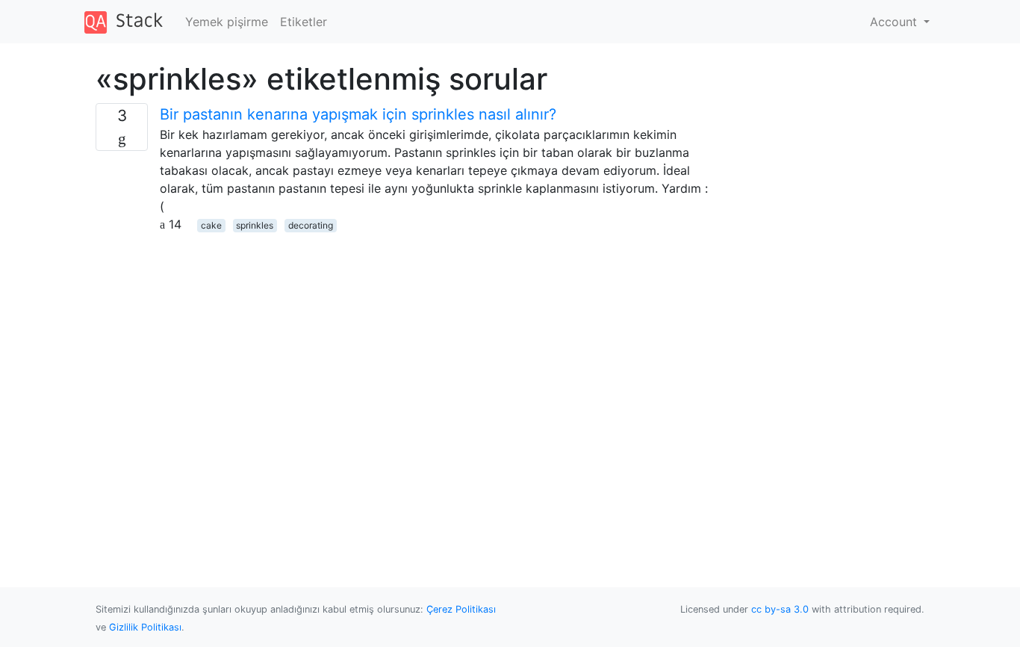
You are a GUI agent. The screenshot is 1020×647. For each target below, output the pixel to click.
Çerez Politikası (461, 609)
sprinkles (254, 225)
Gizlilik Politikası (145, 627)
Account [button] (895, 21)
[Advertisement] (404, 337)
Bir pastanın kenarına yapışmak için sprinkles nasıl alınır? (358, 114)
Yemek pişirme (226, 21)
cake (211, 225)
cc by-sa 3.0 (780, 609)
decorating (310, 225)
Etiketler (303, 21)
